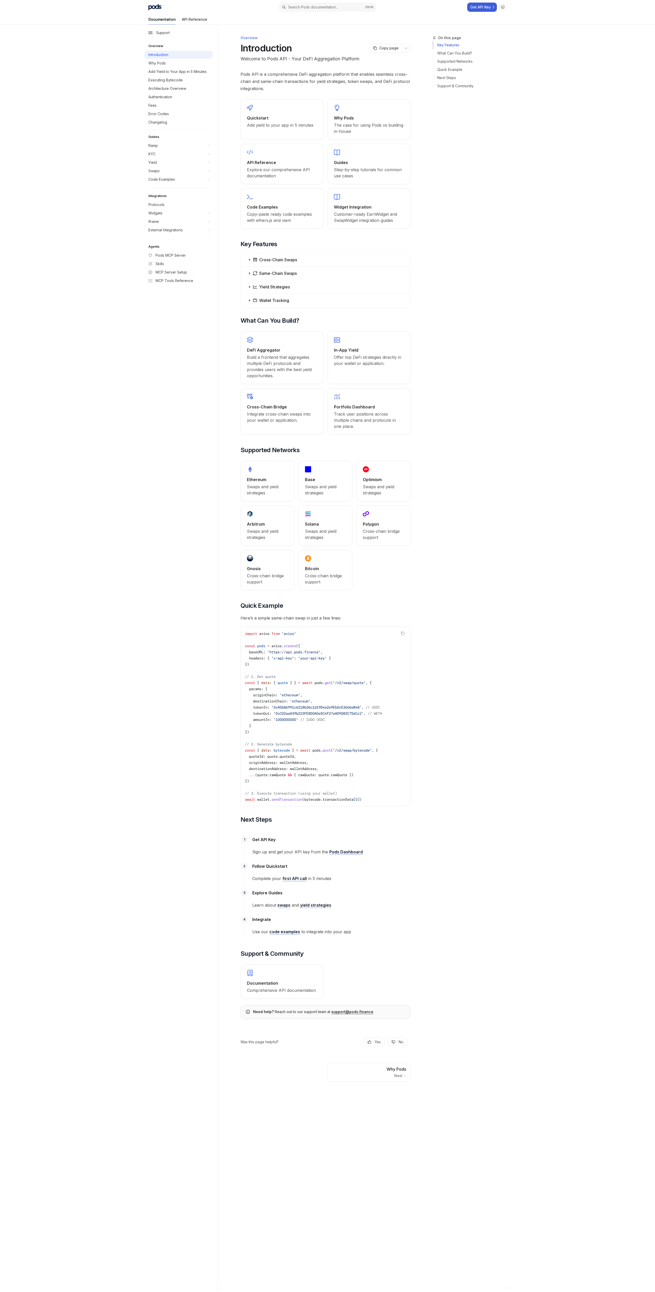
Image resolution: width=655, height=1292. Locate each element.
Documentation (162, 19)
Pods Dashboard (346, 851)
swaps (283, 905)
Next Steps (446, 77)
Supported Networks (455, 61)
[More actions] (406, 48)
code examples (284, 931)
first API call (294, 878)
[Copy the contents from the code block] (402, 633)
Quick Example (449, 69)
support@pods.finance (352, 1011)
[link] (282, 119)
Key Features (448, 45)
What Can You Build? (454, 53)
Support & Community (455, 86)
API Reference (194, 19)
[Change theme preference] (503, 7)
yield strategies (315, 905)
